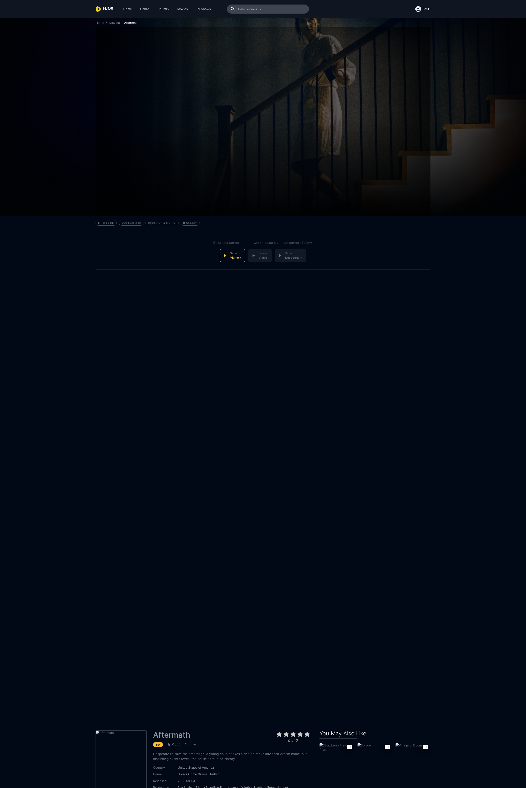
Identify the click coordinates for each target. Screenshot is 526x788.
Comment (191, 222)
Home (127, 9)
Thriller (213, 774)
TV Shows (203, 9)
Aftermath (171, 734)
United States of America (196, 767)
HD (158, 744)
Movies (182, 9)
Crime (192, 774)
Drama (202, 774)
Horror (182, 774)
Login (427, 8)
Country (163, 9)
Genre (144, 9)
